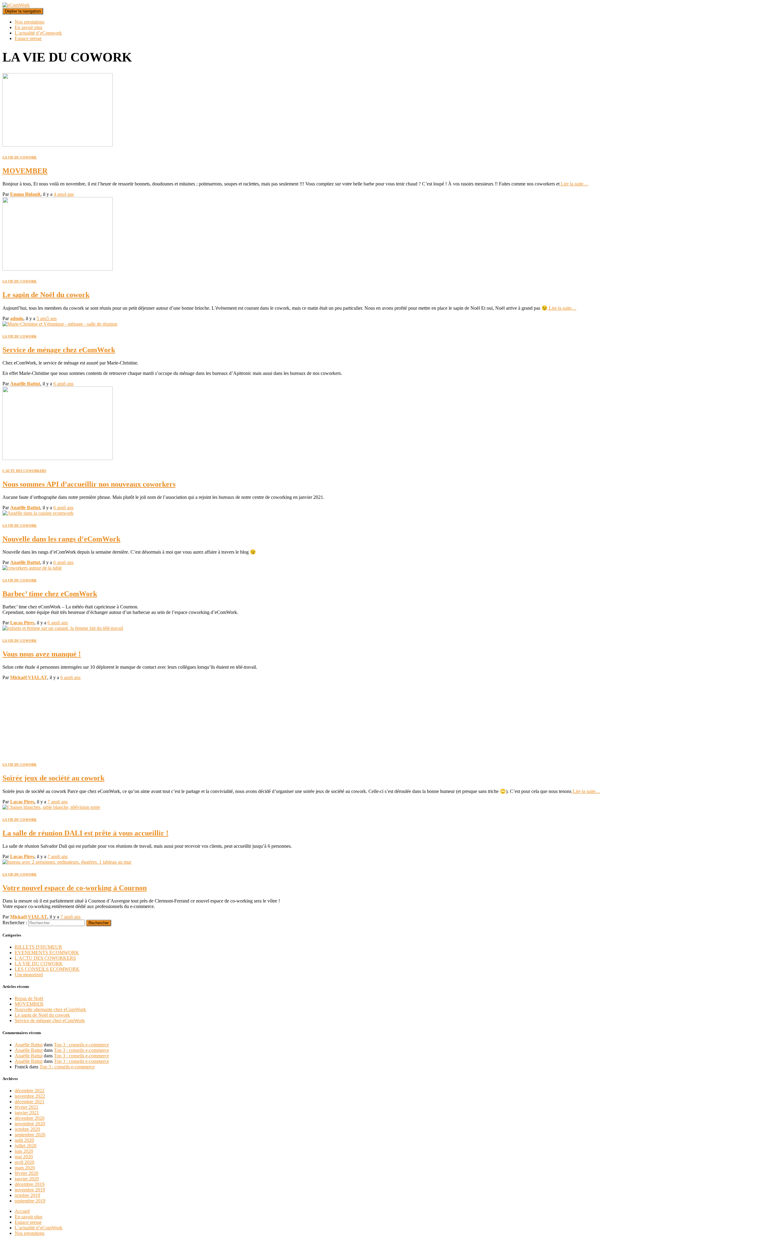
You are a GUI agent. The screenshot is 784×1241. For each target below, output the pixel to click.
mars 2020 (25, 1167)
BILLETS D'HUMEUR (38, 947)
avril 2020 (24, 1162)
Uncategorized (29, 974)
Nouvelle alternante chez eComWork (50, 1009)
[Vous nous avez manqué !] (62, 628)
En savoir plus (28, 27)
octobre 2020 (27, 1129)
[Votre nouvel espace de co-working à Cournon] (66, 862)
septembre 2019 (30, 1200)
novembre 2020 (30, 1123)
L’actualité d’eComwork (38, 33)
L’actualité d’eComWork (38, 1227)
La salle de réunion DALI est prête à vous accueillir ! (85, 833)
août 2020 (24, 1140)
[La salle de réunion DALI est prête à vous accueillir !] (51, 807)
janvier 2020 (27, 1178)
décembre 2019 (29, 1184)
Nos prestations (29, 21)
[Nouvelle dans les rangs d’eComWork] (38, 513)
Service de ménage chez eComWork (58, 350)
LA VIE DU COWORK (19, 157)
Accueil (22, 1211)
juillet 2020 (25, 1145)
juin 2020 (24, 1151)
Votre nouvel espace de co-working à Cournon (74, 888)
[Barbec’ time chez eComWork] (32, 567)
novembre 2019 (30, 1189)
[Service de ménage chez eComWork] (59, 324)
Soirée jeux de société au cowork (53, 778)
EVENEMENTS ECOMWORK (47, 952)
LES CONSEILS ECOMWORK (47, 969)
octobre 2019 (27, 1195)
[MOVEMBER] (57, 145)
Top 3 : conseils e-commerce (81, 1044)
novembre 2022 (30, 1096)
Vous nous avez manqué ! (41, 654)
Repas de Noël (29, 998)
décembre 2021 (29, 1101)
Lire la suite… (574, 183)
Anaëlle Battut (29, 1044)
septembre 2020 (30, 1134)
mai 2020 (24, 1156)
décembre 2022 (29, 1090)
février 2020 (26, 1173)
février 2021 (26, 1107)
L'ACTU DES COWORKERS (24, 471)
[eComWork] (16, 5)
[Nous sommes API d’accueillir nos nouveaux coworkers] (57, 458)
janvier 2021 (27, 1112)
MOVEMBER (24, 171)
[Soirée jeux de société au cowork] (57, 752)
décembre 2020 (29, 1118)
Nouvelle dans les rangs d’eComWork (61, 539)
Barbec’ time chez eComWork (49, 594)
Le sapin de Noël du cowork (45, 295)
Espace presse (28, 38)
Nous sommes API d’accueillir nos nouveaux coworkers (88, 484)
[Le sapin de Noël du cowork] (57, 268)
